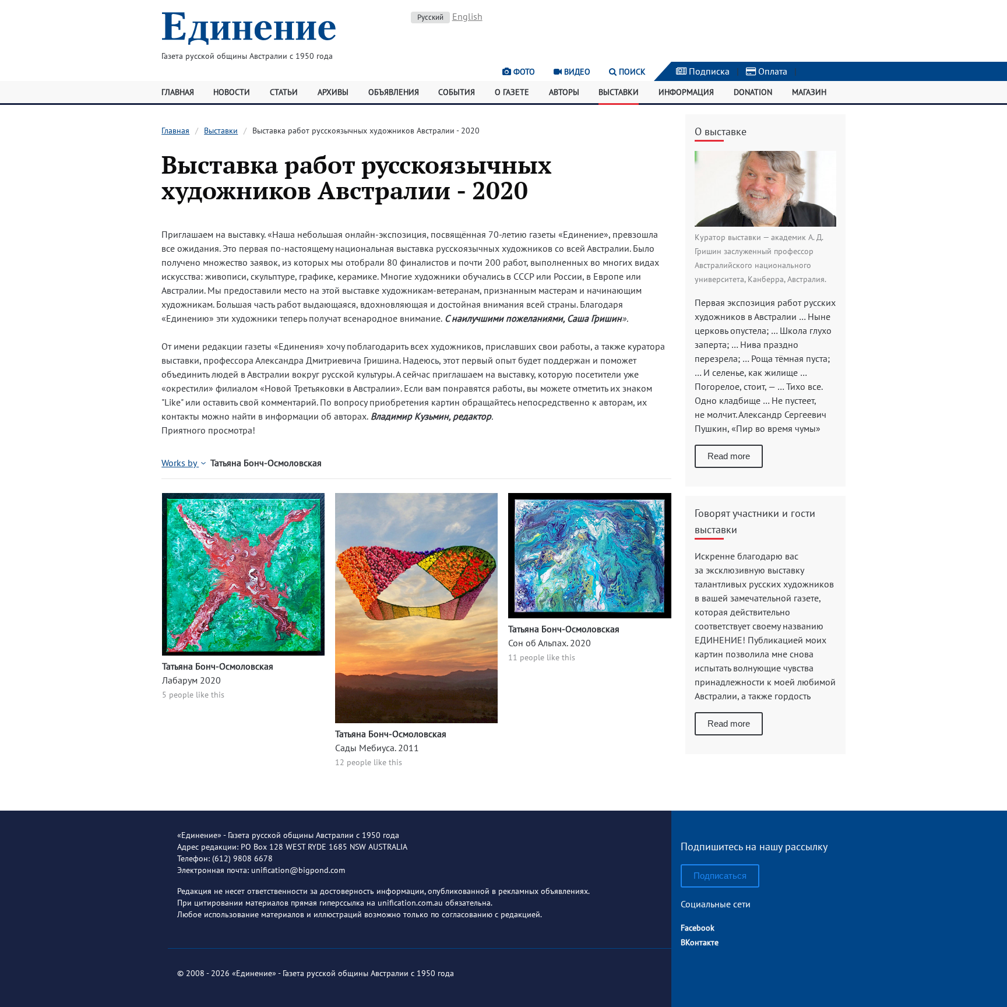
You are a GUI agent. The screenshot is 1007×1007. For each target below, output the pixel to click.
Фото (523, 71)
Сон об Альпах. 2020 (549, 643)
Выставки (618, 92)
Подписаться (720, 876)
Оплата (771, 71)
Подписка (708, 71)
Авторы (564, 92)
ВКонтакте (700, 942)
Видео (576, 71)
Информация (686, 92)
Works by (180, 463)
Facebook (697, 928)
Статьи (284, 92)
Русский (430, 17)
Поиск (631, 71)
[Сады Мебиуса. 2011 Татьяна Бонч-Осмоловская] (416, 720)
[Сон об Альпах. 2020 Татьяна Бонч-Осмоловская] (589, 615)
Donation (753, 92)
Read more (728, 456)
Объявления (393, 92)
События (456, 92)
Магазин (809, 92)
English (467, 16)
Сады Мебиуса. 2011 (377, 748)
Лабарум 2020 (191, 680)
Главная (177, 92)
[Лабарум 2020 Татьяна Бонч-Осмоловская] (243, 652)
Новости (231, 92)
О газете (512, 92)
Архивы (333, 92)
